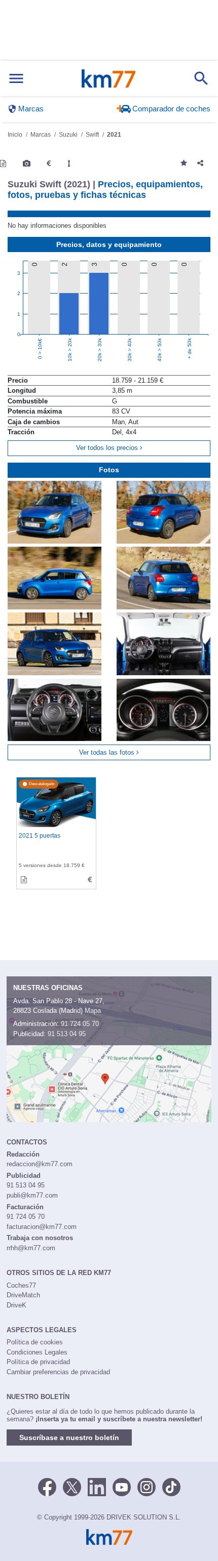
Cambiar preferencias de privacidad (58, 1372)
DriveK (16, 1305)
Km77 (108, 78)
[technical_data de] (90, 880)
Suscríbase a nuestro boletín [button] (69, 1437)
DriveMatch (23, 1295)
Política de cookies (35, 1342)
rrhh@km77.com (31, 1248)
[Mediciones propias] (68, 163)
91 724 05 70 (80, 1024)
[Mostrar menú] (16, 78)
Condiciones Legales (37, 1352)
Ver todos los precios (108, 447)
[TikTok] (171, 1486)
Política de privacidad (38, 1362)
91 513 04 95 (67, 1034)
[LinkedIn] (97, 1486)
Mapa (93, 1010)
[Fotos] (26, 163)
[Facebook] (47, 1486)
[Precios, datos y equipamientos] (49, 163)
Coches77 (21, 1285)
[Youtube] (122, 1486)
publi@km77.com (32, 1195)
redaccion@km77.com (39, 1164)
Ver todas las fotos (107, 752)
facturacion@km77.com (42, 1226)
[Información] (3, 163)
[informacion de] (24, 880)
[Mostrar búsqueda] (201, 78)
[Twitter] (72, 1486)
